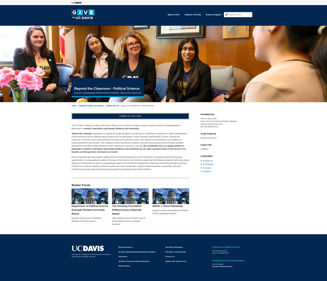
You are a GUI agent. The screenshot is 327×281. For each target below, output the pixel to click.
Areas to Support (213, 14)
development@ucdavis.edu (222, 266)
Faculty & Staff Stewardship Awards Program (137, 252)
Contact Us (170, 256)
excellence (208, 160)
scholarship (208, 164)
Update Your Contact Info (175, 261)
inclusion (207, 167)
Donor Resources (126, 247)
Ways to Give (174, 14)
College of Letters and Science (91, 105)
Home (74, 105)
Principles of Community (175, 252)
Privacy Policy (124, 266)
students (207, 171)
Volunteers (123, 256)
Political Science (112, 105)
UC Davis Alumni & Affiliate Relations (134, 261)
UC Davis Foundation (174, 247)
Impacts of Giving (193, 14)
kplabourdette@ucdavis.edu (211, 124)
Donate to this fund (130, 116)
